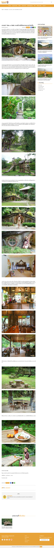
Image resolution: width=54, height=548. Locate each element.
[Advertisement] (19, 17)
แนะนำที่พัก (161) (40, 90)
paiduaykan (9, 495)
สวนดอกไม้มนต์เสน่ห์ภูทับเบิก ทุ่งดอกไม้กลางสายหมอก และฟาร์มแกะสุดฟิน (44, 79)
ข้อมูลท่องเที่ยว (14, 5)
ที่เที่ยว (19, 5)
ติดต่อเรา (44, 5)
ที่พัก (35, 5)
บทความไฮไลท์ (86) (41, 86)
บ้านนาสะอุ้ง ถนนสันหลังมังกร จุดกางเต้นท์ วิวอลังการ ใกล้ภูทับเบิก (45, 52)
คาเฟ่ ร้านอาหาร (30, 5)
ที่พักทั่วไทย (26, 541)
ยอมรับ (41, 546)
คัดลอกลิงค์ (28, 27)
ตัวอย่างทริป (24, 5)
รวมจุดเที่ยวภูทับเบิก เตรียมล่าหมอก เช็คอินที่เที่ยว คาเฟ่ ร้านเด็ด (45, 65)
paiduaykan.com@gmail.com (47, 537)
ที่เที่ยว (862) (40, 85)
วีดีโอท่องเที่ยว (39, 5)
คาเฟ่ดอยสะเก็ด (7, 487)
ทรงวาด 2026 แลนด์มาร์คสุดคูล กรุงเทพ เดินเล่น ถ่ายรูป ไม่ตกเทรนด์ (45, 38)
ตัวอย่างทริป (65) (40, 87)
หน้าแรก (9, 5)
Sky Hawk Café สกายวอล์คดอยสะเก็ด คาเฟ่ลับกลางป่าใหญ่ (7, 527)
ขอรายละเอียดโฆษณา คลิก (44, 539)
